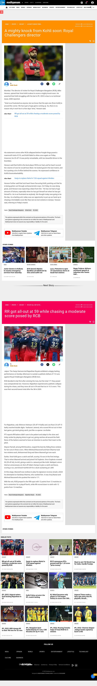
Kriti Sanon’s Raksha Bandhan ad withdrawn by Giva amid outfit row (37, 271)
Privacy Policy (53, 664)
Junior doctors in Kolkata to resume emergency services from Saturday (13, 271)
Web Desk (13, 85)
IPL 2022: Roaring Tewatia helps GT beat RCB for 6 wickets (60, 630)
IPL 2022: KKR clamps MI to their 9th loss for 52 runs (12, 629)
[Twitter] (47, 83)
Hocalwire (62, 673)
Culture (8, 658)
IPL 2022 (35, 210)
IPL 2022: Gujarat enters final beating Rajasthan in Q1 (11, 596)
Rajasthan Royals (29, 494)
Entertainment (60, 7)
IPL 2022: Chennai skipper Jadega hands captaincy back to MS (84, 630)
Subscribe (45, 2)
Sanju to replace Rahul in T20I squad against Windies (34, 178)
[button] (2, 2)
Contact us (44, 664)
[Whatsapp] (53, 83)
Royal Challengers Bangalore (16, 210)
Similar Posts (6, 537)
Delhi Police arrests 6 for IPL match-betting (35, 596)
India (18, 7)
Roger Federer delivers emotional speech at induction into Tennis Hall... (82, 271)
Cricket (4, 557)
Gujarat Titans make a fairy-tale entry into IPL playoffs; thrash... (83, 596)
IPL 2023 (38, 494)
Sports (51, 7)
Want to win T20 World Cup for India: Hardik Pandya (84, 563)
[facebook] (41, 83)
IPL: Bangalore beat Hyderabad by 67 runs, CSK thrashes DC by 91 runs (36, 630)
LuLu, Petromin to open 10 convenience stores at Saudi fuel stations (59, 271)
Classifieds (38, 2)
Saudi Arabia (53, 264)
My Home (12, 7)
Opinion (29, 7)
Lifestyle (79, 7)
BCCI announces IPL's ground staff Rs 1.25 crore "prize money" (60, 563)
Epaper (26, 2)
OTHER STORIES (8, 244)
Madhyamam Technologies (45, 673)
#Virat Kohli (28, 210)
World (23, 7)
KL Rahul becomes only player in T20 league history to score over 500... (60, 596)
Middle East (37, 7)
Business (45, 7)
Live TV (32, 2)
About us (36, 664)
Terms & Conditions (64, 664)
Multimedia (87, 7)
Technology (71, 7)
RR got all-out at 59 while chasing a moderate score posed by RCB (37, 115)
